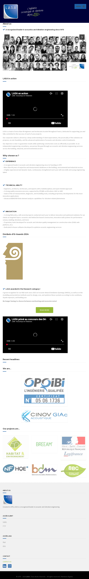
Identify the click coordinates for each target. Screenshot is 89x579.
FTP (4, 526)
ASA (4, 546)
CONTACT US (7, 562)
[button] (7, 37)
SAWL (5, 522)
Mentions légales (67, 577)
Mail (4, 542)
